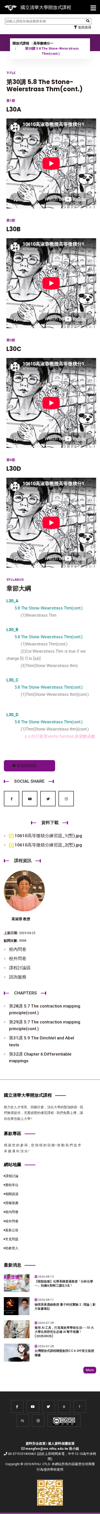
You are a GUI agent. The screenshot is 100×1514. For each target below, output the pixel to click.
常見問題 (11, 1239)
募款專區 (12, 1133)
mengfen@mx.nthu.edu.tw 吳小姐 (52, 1449)
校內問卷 (17, 949)
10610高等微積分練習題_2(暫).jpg (48, 844)
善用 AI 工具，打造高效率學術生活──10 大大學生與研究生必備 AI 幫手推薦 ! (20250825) (64, 1332)
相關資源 (11, 1194)
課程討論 (11, 1176)
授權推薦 (11, 1203)
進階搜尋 (84, 27)
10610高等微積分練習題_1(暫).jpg (48, 835)
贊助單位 (11, 1185)
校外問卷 (17, 958)
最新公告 (11, 1230)
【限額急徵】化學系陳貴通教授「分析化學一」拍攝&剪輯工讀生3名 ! (64, 1283)
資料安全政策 (36, 1443)
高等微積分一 (43, 43)
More (90, 1370)
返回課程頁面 (26, 766)
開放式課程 (21, 43)
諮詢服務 (17, 977)
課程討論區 (20, 967)
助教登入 (11, 1248)
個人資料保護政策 (61, 1443)
